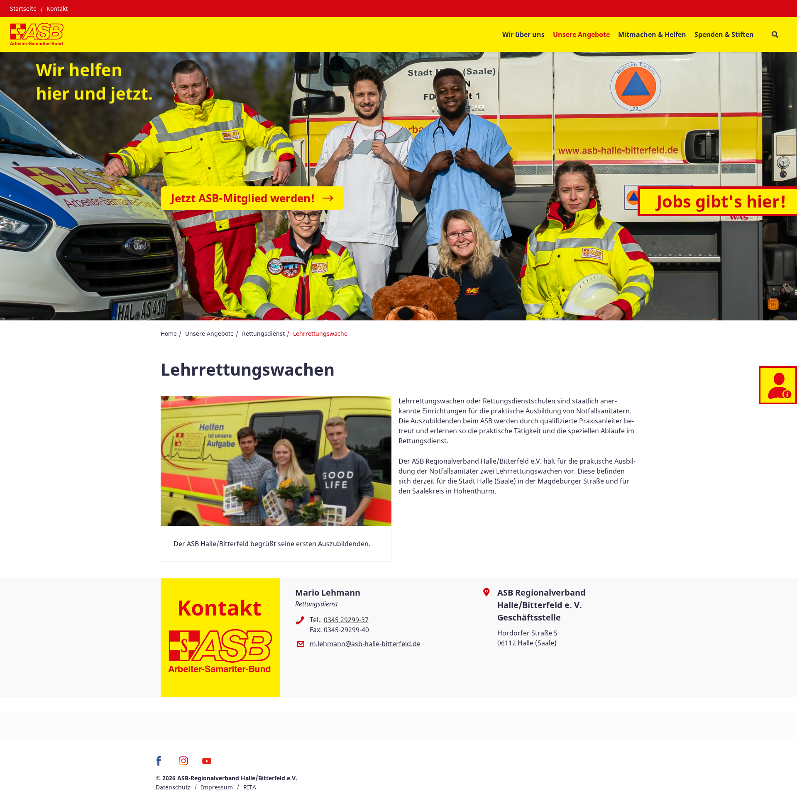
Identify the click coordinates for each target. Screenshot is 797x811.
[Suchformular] (775, 34)
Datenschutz (173, 787)
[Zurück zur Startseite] (37, 34)
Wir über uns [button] (523, 34)
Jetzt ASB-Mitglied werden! (243, 198)
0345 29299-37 (346, 619)
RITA (249, 787)
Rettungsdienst (263, 333)
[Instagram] (183, 764)
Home (169, 333)
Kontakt (57, 8)
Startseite (23, 8)
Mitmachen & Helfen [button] (652, 34)
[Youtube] (206, 764)
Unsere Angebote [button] (581, 34)
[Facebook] (161, 764)
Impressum (217, 787)
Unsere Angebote (209, 333)
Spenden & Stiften (724, 34)
